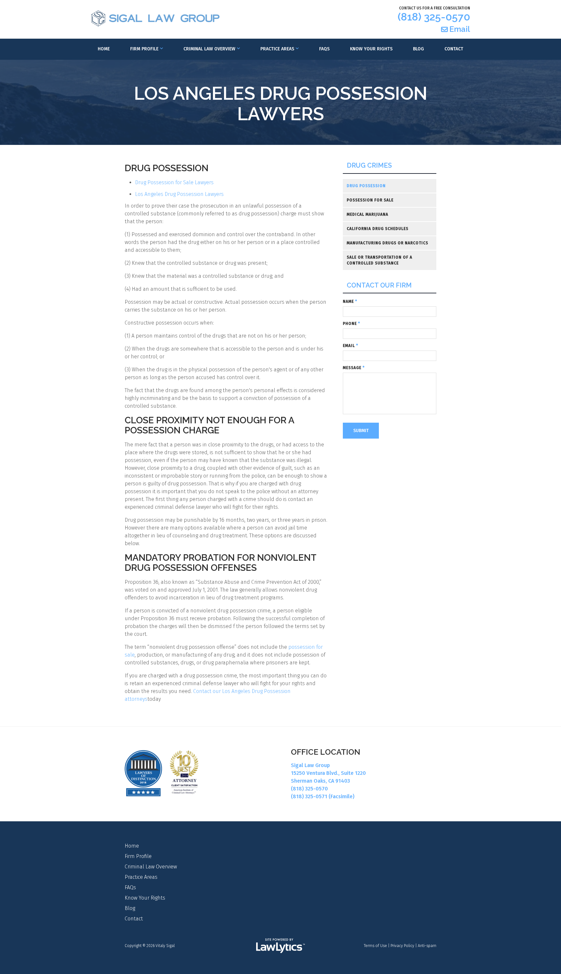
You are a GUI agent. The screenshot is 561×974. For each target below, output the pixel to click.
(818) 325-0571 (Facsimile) (323, 796)
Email (459, 29)
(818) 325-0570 (434, 17)
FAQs (324, 49)
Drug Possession (366, 186)
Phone (351, 323)
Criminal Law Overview (209, 49)
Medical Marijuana (367, 214)
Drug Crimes (369, 165)
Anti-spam (427, 945)
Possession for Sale (370, 200)
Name (350, 301)
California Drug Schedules (377, 228)
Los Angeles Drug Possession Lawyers (179, 194)
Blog (418, 49)
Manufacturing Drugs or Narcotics (387, 243)
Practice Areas (277, 49)
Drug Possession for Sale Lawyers (175, 182)
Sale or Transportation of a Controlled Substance (379, 260)
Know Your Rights (371, 49)
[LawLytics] (280, 945)
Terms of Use (375, 945)
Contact (453, 49)
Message (354, 367)
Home (104, 49)
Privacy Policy (402, 945)
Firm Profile (144, 49)
